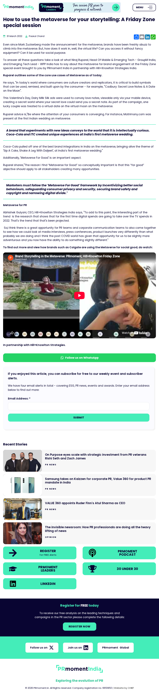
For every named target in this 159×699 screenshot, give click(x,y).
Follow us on (39, 647)
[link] (79, 7)
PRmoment (115, 647)
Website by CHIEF (124, 688)
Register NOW (80, 626)
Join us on (75, 647)
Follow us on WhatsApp (82, 358)
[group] (79, 7)
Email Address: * (19, 398)
